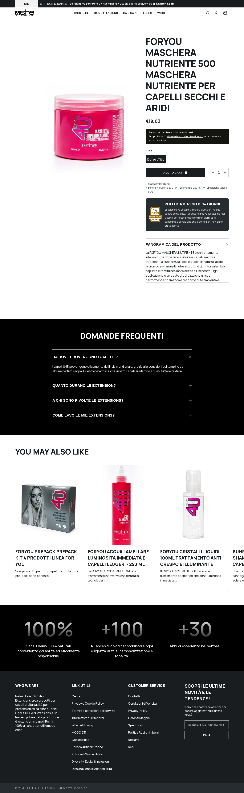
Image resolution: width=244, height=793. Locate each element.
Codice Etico (80, 740)
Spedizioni (135, 725)
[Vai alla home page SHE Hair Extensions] (24, 12)
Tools (147, 13)
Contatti (134, 696)
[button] (227, 591)
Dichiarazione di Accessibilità (92, 769)
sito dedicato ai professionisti (185, 136)
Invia (206, 735)
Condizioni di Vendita (142, 703)
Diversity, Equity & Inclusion (90, 761)
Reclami (133, 740)
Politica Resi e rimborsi (143, 732)
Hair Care (130, 13)
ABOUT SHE (81, 13)
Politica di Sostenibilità (87, 754)
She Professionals (53, 4)
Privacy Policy (137, 711)
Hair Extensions (106, 13)
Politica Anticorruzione (87, 747)
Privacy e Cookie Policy (88, 703)
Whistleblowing (82, 725)
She (27, 4)
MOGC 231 (79, 732)
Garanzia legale (139, 718)
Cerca (76, 696)
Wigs (161, 13)
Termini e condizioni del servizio (94, 711)
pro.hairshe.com (164, 3)
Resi (131, 747)
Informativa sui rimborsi (88, 718)
